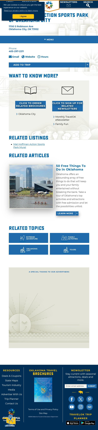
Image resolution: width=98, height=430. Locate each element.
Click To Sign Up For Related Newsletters (67, 106)
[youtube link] (72, 407)
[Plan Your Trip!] (9, 421)
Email (15, 56)
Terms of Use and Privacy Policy (43, 409)
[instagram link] (80, 407)
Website (30, 56)
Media (11, 389)
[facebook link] (72, 399)
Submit (91, 386)
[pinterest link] (89, 399)
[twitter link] (80, 399)
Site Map (43, 413)
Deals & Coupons (11, 376)
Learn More (65, 213)
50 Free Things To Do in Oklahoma (71, 167)
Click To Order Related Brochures (30, 104)
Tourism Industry (11, 385)
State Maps (11, 380)
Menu (49, 39)
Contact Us (11, 403)
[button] (88, 4)
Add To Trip (21, 64)
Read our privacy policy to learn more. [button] (21, 10)
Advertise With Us (11, 394)
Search (88, 2)
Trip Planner (11, 399)
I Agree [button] (23, 16)
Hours (44, 56)
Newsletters (68, 2)
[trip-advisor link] (89, 407)
